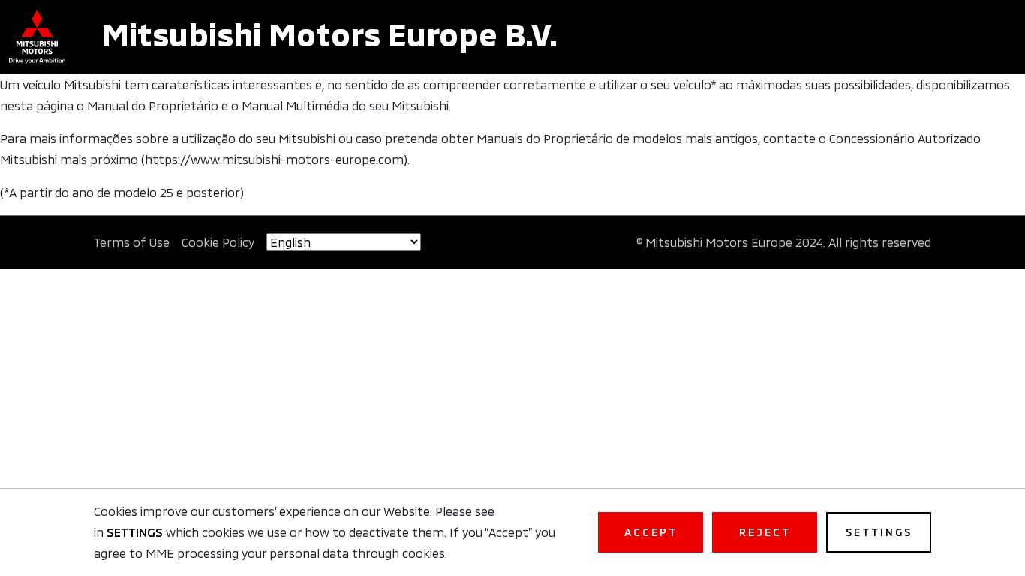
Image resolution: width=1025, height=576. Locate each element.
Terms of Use (132, 242)
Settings (879, 532)
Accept (651, 532)
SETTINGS (135, 532)
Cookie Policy (218, 242)
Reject (765, 532)
